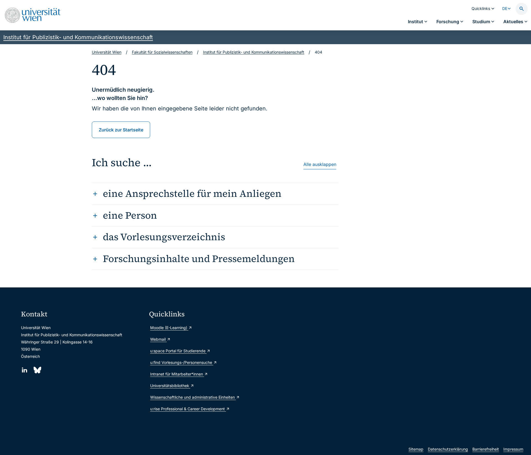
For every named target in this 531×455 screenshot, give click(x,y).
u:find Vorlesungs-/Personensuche (181, 362)
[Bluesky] (37, 370)
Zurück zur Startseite (121, 130)
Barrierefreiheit (485, 449)
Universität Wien (106, 52)
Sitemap (415, 449)
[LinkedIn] (24, 370)
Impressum (513, 449)
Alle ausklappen (319, 164)
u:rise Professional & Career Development (188, 408)
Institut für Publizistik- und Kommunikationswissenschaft (78, 37)
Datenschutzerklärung (448, 449)
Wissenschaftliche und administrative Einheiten (193, 397)
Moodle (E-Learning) (169, 327)
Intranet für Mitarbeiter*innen (177, 374)
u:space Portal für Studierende (178, 350)
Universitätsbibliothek (170, 385)
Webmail (158, 339)
